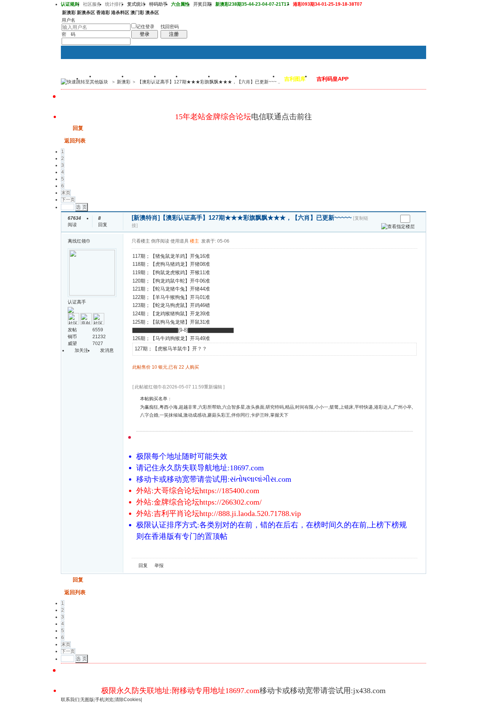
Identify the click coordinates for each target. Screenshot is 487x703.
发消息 (107, 350)
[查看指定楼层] (398, 226)
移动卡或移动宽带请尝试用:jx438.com (322, 690)
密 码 (68, 34)
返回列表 (75, 140)
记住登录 (145, 26)
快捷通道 (406, 78)
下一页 (68, 199)
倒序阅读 (160, 241)
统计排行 (114, 4)
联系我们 (70, 699)
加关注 (81, 350)
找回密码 (170, 26)
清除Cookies (128, 699)
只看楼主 (141, 241)
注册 (174, 34)
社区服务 (92, 4)
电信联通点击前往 (281, 116)
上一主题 (384, 219)
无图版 (87, 699)
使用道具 (179, 241)
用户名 (68, 20)
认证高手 (77, 302)
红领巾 (84, 241)
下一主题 (392, 219)
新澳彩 (124, 82)
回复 (78, 128)
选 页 (81, 207)
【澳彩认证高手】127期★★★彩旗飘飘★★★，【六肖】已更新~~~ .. (208, 82)
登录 (145, 34)
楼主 (194, 241)
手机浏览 (104, 699)
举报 (159, 565)
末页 (65, 192)
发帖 (66, 128)
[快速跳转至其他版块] (84, 81)
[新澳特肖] (146, 217)
